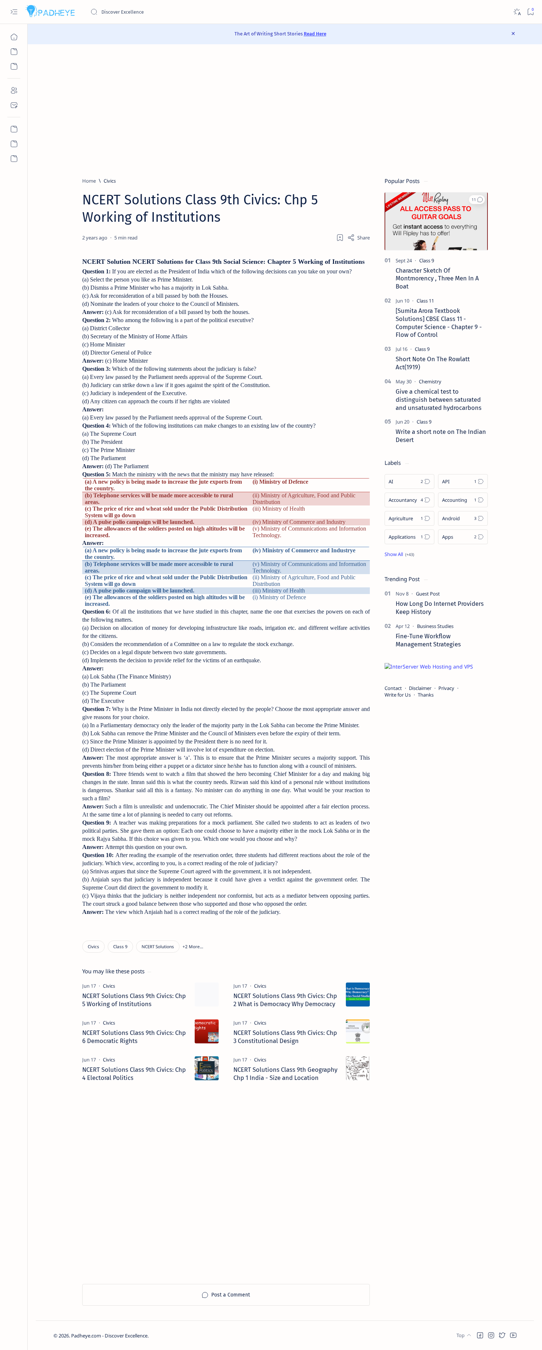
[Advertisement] (285, 110)
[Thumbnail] (207, 995)
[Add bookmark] (340, 237)
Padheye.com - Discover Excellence (109, 1335)
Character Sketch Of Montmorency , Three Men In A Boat (437, 278)
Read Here (315, 34)
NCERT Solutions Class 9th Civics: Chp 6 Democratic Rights (134, 1037)
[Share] (358, 237)
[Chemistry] (430, 381)
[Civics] (93, 946)
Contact (393, 688)
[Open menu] (13, 12)
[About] (13, 90)
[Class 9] (120, 946)
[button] (193, 946)
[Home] (13, 37)
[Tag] (109, 986)
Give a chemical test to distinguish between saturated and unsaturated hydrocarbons (439, 399)
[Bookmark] (530, 12)
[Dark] (516, 12)
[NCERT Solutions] (158, 946)
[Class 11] (425, 300)
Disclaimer (420, 688)
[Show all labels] (399, 554)
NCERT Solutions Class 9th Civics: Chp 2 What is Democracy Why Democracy (285, 1000)
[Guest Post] (428, 593)
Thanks (426, 694)
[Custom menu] (13, 129)
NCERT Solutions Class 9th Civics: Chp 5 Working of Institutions (134, 1000)
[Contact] (13, 105)
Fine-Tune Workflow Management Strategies (428, 640)
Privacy (446, 688)
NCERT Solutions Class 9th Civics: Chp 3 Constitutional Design (285, 1037)
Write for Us (398, 694)
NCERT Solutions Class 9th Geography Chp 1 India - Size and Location (285, 1073)
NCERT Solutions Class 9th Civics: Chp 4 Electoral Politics (134, 1073)
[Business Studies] (435, 626)
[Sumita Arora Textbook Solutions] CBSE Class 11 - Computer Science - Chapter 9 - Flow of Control (439, 322)
